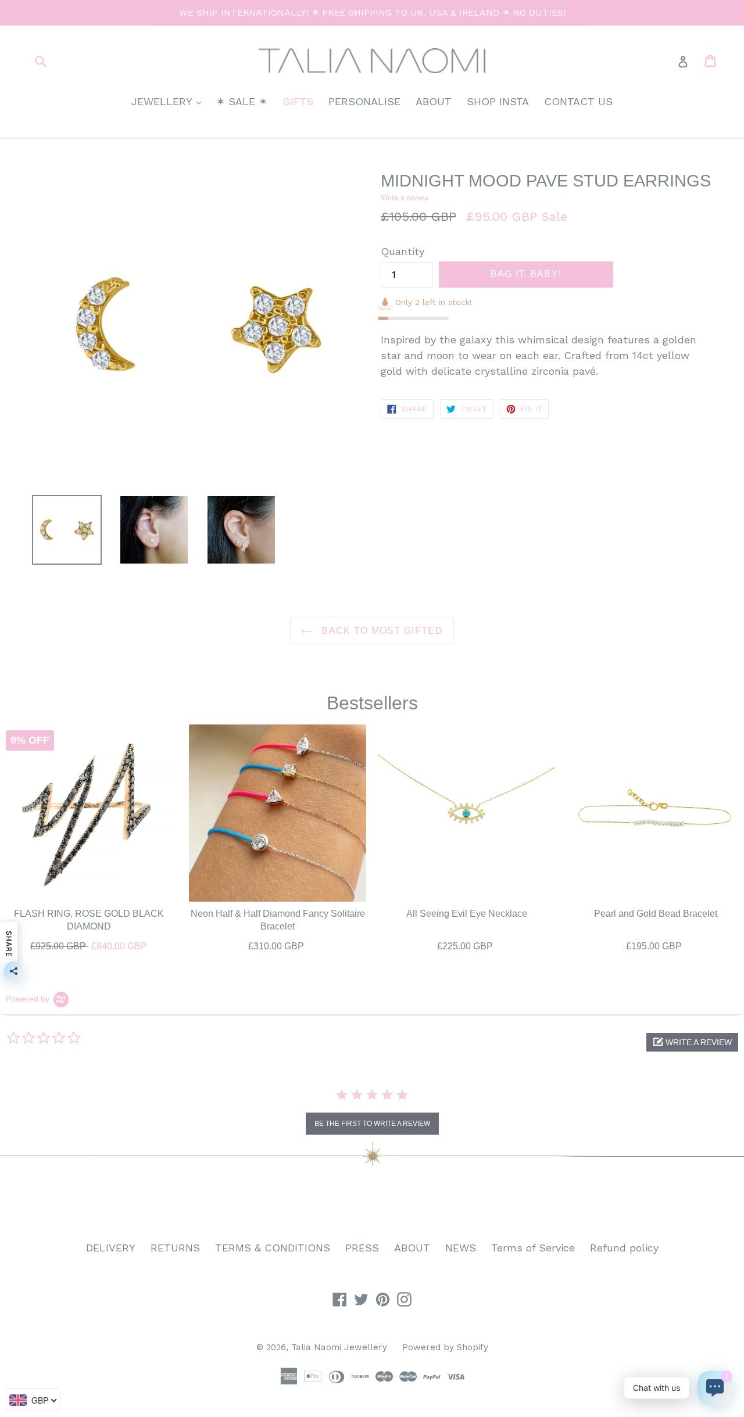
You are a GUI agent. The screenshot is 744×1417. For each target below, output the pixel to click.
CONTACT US (578, 101)
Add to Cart (89, 943)
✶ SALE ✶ (241, 101)
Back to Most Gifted (381, 631)
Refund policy (624, 1248)
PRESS (362, 1248)
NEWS (460, 1248)
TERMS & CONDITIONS (272, 1248)
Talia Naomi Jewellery (339, 1347)
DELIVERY (110, 1248)
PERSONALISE (364, 101)
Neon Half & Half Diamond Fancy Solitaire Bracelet (278, 920)
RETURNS (175, 1248)
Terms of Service (533, 1248)
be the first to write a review (372, 1124)
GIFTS (297, 101)
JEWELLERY (169, 101)
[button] (692, 1042)
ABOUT (434, 101)
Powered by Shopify (445, 1347)
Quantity (402, 251)
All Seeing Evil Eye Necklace (466, 914)
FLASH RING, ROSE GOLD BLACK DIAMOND (89, 920)
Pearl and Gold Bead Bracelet (655, 914)
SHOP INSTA (498, 101)
